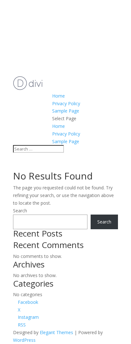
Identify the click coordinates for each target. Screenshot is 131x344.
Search (20, 211)
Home (58, 96)
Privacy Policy (66, 103)
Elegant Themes (56, 332)
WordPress (24, 340)
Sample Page (65, 111)
